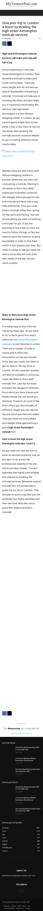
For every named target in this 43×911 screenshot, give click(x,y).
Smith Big (7, 38)
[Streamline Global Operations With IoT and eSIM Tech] (8, 750)
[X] (9, 43)
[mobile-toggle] (3, 13)
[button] (40, 13)
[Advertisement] (21, 290)
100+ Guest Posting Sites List (21, 733)
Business (11, 18)
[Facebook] (4, 43)
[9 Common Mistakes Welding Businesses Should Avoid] (8, 761)
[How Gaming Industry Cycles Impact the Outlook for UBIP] (8, 772)
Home (4, 18)
